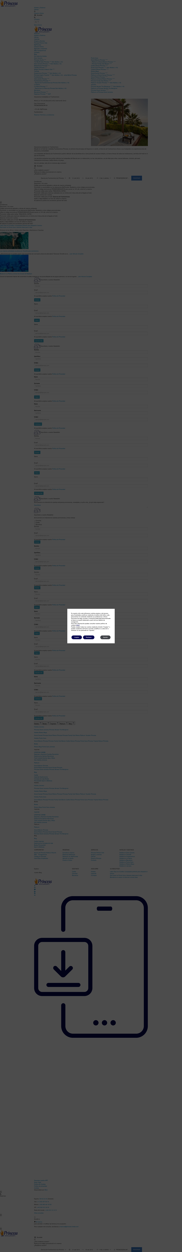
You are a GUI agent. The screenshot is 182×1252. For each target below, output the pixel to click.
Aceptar (76, 637)
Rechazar (89, 637)
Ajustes (105, 637)
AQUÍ (77, 625)
